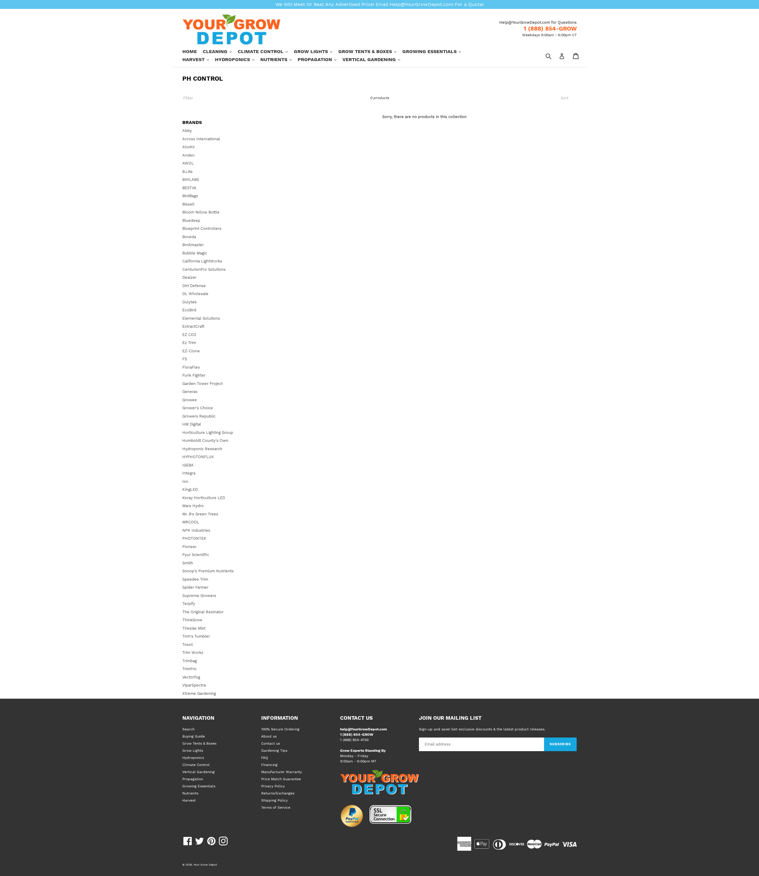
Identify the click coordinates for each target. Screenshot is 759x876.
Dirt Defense (194, 285)
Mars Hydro (193, 506)
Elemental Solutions (201, 318)
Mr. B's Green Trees (200, 514)
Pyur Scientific (195, 554)
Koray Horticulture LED (203, 498)
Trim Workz (192, 652)
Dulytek (189, 302)
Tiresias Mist (193, 628)
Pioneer (189, 546)
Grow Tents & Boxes (370, 51)
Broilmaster (193, 245)
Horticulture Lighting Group (207, 432)
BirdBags (190, 196)
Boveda (189, 237)
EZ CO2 (189, 334)
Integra (188, 473)
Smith (187, 563)
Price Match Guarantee (281, 779)
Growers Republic (199, 416)
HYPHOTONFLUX (198, 457)
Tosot (187, 644)
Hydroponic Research (202, 449)
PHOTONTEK (194, 538)
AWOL (188, 163)
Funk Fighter (193, 375)
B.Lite (187, 171)
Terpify (188, 603)
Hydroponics (237, 59)
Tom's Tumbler (196, 636)
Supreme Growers (199, 595)
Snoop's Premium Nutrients (208, 571)
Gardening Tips (274, 750)
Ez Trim (189, 342)
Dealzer (189, 277)
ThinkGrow (192, 620)
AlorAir (188, 147)
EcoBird (189, 310)
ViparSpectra (194, 685)
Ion (185, 481)
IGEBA (188, 465)
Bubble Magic (194, 253)
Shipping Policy (274, 800)
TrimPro (189, 669)
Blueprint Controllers (201, 228)
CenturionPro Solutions (204, 269)
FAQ (264, 758)
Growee (189, 400)
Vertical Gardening (374, 59)
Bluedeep (191, 220)
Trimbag (189, 661)
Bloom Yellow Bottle (200, 212)
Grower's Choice (197, 408)
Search (188, 729)
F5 (184, 359)
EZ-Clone (191, 351)
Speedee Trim (195, 579)
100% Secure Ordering (280, 729)
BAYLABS (190, 179)
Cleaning (220, 51)
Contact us (270, 743)
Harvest (198, 59)
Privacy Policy (273, 786)
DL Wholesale (195, 294)
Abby (187, 130)
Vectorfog (191, 677)
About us (269, 736)
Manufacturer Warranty (281, 772)
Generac (190, 391)
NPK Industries (196, 530)
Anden (188, 155)
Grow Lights (316, 51)
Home (189, 51)
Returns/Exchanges (277, 793)
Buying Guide (193, 736)
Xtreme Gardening (199, 693)
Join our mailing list (450, 718)
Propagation (320, 59)
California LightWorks (202, 261)
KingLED (190, 489)
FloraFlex (191, 367)
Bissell (188, 204)
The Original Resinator (203, 612)
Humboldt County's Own (205, 440)
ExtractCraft (193, 326)
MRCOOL (190, 522)
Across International (201, 139)
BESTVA (189, 188)
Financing (269, 765)
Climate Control (266, 51)
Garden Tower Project (202, 383)
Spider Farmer (195, 587)
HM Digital (191, 424)
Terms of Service (275, 807)
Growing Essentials (434, 51)
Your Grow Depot (205, 864)
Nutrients (279, 59)
